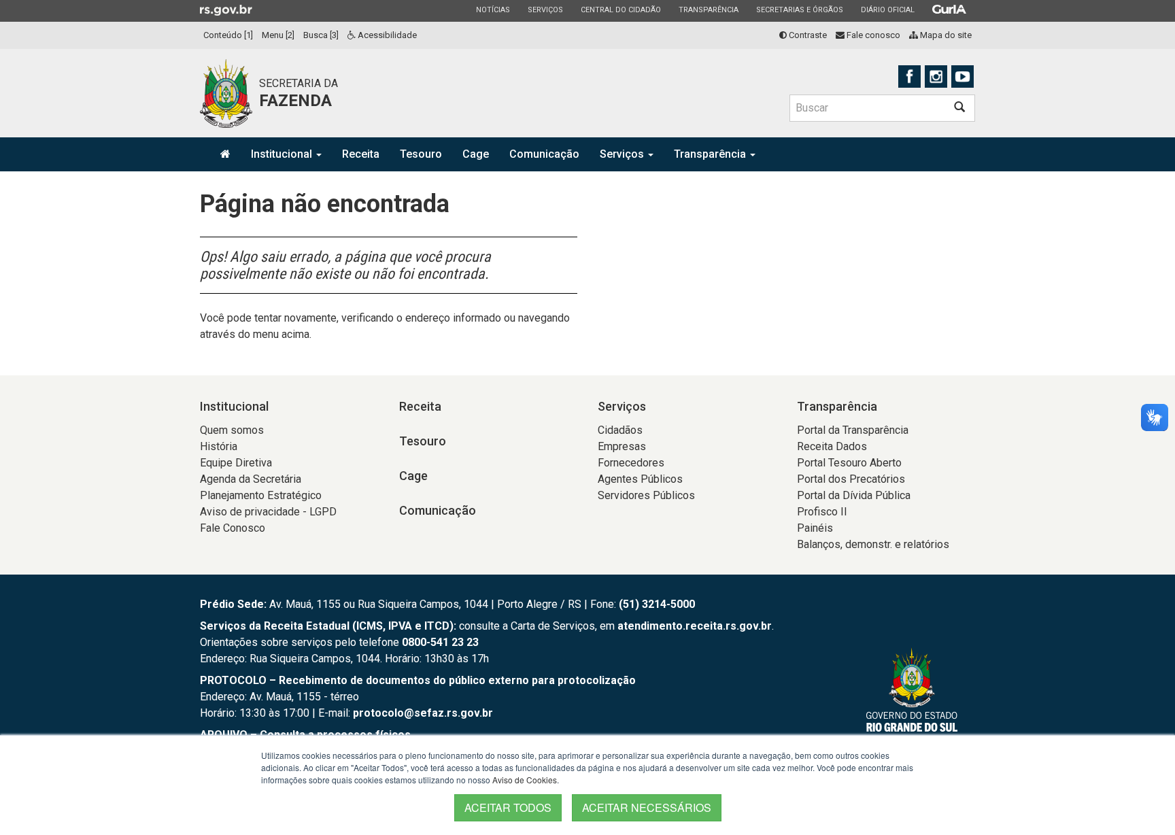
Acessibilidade (386, 35)
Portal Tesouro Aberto (849, 462)
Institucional (283, 154)
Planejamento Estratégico (261, 495)
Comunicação (544, 154)
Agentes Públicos (640, 479)
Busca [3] (321, 35)
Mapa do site (945, 35)
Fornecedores (631, 462)
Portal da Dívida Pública (853, 495)
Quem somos (232, 430)
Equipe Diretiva (236, 462)
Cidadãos (620, 430)
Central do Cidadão (620, 9)
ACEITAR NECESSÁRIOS (646, 807)
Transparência (708, 9)
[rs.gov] (226, 9)
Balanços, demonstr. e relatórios (873, 544)
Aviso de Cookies (524, 779)
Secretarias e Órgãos (799, 9)
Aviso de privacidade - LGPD (268, 511)
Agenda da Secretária (250, 479)
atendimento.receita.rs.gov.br (694, 625)
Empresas (622, 446)
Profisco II (822, 511)
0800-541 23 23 (440, 642)
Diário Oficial (887, 9)
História (218, 446)
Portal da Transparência (852, 430)
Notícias (492, 9)
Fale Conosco (232, 528)
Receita (360, 154)
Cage (475, 154)
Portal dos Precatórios (851, 479)
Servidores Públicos (646, 495)
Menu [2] (278, 35)
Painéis (815, 528)
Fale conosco (872, 35)
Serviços (545, 9)
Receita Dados (832, 446)
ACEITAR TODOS (507, 807)
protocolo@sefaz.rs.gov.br (423, 712)
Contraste (807, 35)
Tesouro (421, 154)
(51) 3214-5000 (657, 604)
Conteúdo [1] (228, 35)
